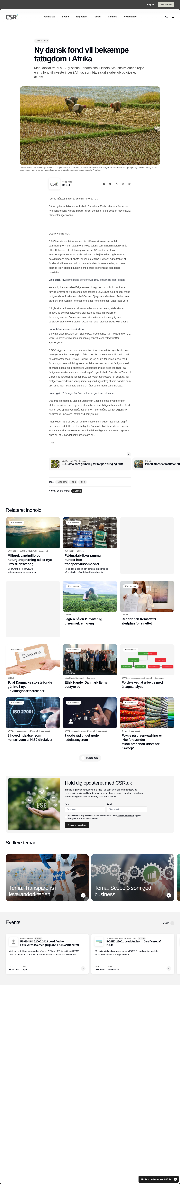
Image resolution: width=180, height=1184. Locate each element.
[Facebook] (104, 184)
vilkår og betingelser (125, 816)
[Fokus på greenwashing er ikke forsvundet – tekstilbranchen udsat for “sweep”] (147, 723)
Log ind (151, 4)
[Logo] (12, 17)
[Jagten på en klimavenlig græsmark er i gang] (90, 603)
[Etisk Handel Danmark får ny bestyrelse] (90, 666)
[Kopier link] (129, 184)
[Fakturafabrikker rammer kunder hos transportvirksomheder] (90, 545)
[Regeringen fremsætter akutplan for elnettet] (147, 603)
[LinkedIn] (110, 184)
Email (109, 804)
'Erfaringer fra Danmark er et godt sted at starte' (88, 393)
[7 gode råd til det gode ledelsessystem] (90, 719)
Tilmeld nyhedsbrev (77, 825)
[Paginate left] (7, 877)
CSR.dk (66, 185)
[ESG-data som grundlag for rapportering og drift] (90, 464)
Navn (67, 804)
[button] (129, 454)
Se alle (165, 923)
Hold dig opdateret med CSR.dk (156, 1179)
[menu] (173, 17)
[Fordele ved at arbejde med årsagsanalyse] (147, 666)
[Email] (123, 184)
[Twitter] (116, 184)
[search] (166, 17)
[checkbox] (66, 817)
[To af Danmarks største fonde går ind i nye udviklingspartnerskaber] (33, 668)
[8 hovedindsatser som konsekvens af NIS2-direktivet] (33, 719)
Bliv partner (166, 4)
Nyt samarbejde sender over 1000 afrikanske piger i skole (93, 279)
